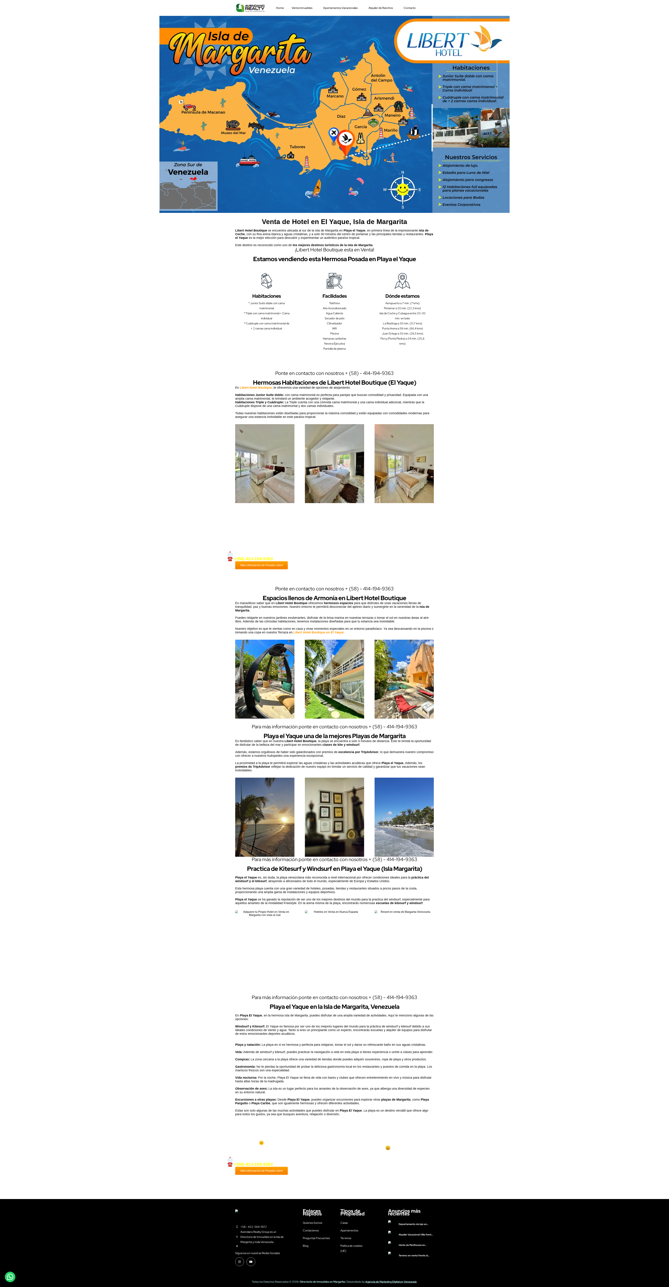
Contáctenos (311, 1230)
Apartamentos (349, 1230)
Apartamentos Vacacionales (340, 8)
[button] (10, 1277)
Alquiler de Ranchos (380, 8)
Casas (344, 1223)
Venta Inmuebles (302, 8)
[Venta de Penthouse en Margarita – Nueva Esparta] (392, 1245)
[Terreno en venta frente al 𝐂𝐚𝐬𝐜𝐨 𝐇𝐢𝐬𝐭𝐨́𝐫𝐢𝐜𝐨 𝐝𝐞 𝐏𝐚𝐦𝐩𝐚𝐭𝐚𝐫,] (392, 1255)
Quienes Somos (312, 1223)
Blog (305, 1246)
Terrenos (345, 1238)
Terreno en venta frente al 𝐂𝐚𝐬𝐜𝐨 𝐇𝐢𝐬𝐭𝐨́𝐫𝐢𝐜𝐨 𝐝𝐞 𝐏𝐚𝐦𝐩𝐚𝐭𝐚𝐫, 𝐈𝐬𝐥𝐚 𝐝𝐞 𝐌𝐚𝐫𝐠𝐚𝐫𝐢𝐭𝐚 (416, 1255)
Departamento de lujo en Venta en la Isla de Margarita (415, 1224)
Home (280, 8)
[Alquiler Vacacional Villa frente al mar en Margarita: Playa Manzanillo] (392, 1235)
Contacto (410, 8)
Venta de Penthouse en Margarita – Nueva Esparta (414, 1245)
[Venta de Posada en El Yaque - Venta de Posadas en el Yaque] (250, 8)
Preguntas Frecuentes (316, 1238)
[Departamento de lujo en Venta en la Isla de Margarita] (392, 1224)
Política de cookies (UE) (351, 1248)
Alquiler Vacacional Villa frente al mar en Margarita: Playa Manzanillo (416, 1234)
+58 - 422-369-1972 (253, 1227)
